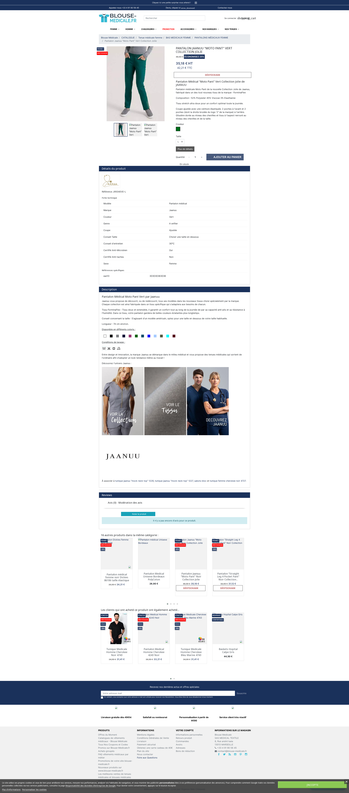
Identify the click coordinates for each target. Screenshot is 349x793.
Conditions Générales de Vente (153, 738)
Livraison (141, 741)
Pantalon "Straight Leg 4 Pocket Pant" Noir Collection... (228, 576)
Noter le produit (138, 514)
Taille (178, 136)
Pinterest (240, 754)
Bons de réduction (185, 751)
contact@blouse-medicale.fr (232, 751)
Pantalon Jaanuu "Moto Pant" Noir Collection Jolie (191, 576)
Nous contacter (145, 754)
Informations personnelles (189, 734)
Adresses (180, 747)
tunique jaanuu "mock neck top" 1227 (174, 480)
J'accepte (312, 784)
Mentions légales (145, 734)
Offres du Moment (107, 734)
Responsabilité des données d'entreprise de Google (90, 785)
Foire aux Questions (147, 757)
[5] (244, 508)
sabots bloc (200, 480)
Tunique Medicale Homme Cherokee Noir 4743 (116, 652)
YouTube (235, 754)
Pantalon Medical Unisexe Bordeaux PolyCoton (154, 576)
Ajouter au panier (225, 157)
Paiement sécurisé (146, 744)
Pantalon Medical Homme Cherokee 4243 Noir (153, 652)
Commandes (182, 741)
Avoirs (179, 744)
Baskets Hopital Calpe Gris (228, 650)
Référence (107, 191)
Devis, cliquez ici (180, 8)
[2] (233, 508)
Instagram (246, 754)
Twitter (224, 754)
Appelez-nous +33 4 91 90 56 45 (124, 8)
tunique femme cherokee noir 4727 (228, 480)
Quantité (180, 157)
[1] (230, 508)
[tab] (174, 2)
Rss (229, 754)
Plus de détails (185, 149)
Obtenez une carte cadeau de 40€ (155, 747)
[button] (167, 604)
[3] (237, 508)
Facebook (218, 754)
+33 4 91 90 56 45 (226, 747)
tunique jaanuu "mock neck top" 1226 (134, 480)
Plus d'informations (11, 789)
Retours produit (184, 738)
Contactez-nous (225, 8)
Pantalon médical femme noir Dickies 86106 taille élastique (116, 577)
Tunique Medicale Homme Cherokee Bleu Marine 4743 (191, 652)
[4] (240, 508)
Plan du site (143, 751)
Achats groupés (106, 751)
